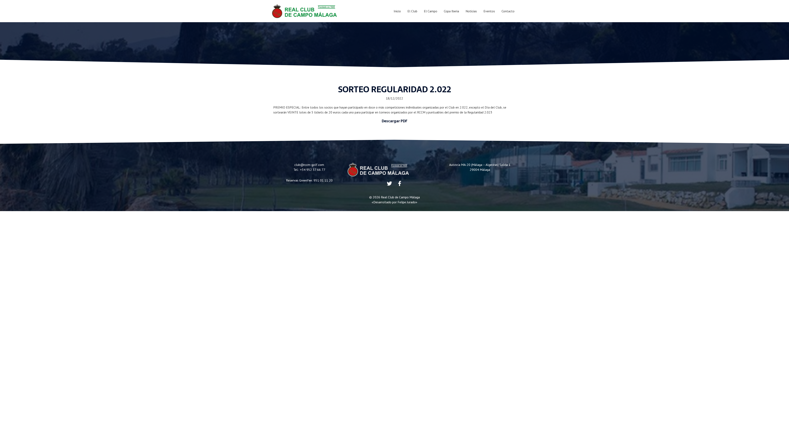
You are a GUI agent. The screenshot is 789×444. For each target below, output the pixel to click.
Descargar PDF (394, 121)
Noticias (471, 11)
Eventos (489, 11)
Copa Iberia (451, 11)
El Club (412, 11)
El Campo (430, 11)
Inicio (397, 11)
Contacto (508, 11)
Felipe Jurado (407, 202)
